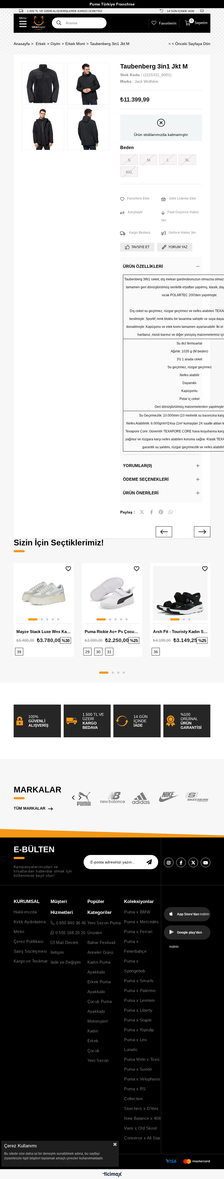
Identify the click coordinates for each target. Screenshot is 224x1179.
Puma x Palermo (140, 990)
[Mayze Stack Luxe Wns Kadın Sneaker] (43, 593)
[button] (32, 619)
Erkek (93, 1040)
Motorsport (97, 1021)
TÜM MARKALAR (29, 808)
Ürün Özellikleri (143, 266)
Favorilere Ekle (68, 569)
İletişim (57, 952)
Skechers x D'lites (141, 1108)
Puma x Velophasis (142, 1079)
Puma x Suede (138, 1069)
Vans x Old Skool (140, 1128)
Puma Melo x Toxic (142, 1059)
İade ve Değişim (66, 962)
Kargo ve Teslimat (31, 961)
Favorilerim (167, 23)
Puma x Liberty (138, 1010)
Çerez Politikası (28, 941)
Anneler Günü (100, 952)
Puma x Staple (138, 1020)
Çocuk (93, 1050)
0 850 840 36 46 (70, 922)
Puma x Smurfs (139, 980)
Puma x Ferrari (138, 931)
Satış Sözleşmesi (30, 951)
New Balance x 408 (142, 1118)
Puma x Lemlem (139, 1000)
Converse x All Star (142, 1138)
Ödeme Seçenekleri (146, 479)
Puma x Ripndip (139, 1029)
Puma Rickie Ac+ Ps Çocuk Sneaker (112, 631)
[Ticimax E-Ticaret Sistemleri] (112, 1175)
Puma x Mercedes (141, 921)
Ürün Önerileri (140, 493)
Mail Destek (66, 942)
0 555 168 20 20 (69, 932)
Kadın (92, 1031)
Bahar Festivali (101, 942)
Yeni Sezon (98, 1060)
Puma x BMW (137, 912)
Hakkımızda (25, 912)
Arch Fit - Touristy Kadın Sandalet (180, 631)
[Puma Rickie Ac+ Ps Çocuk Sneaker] (112, 593)
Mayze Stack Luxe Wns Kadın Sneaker (43, 631)
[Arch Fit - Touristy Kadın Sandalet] (180, 593)
